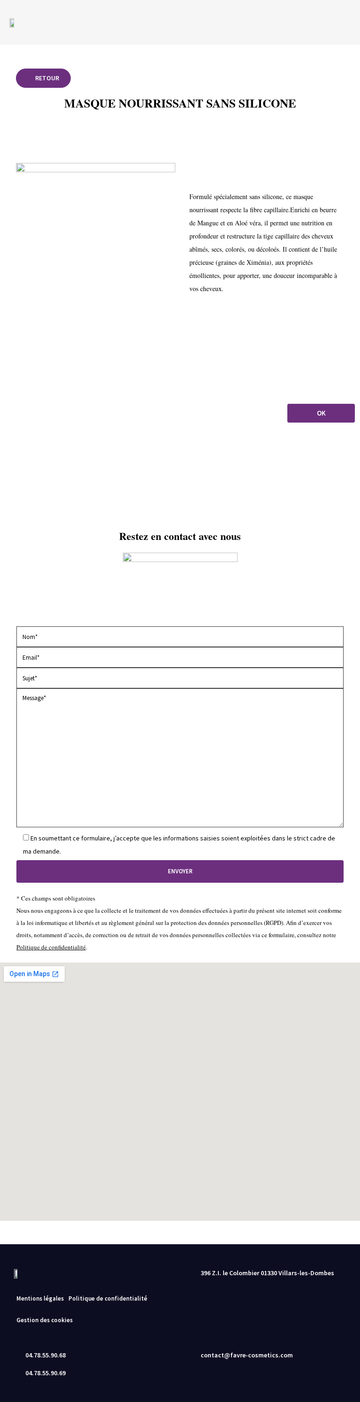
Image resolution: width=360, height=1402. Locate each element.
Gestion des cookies (44, 1320)
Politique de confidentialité (51, 947)
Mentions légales (40, 1298)
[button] (335, 22)
